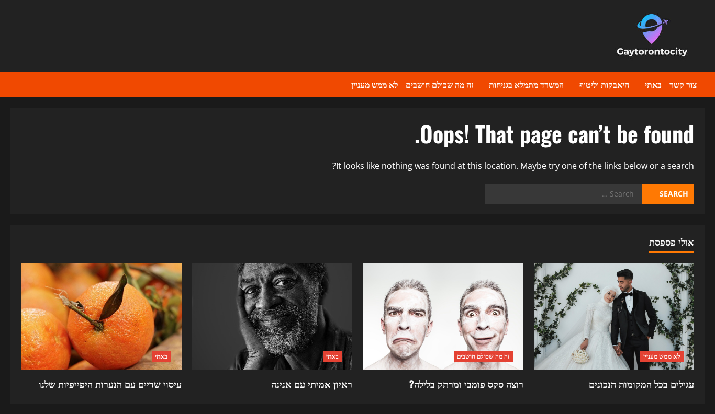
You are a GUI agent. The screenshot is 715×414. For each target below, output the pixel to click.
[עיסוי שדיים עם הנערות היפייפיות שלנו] (101, 316)
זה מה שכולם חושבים (439, 84)
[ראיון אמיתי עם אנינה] (272, 316)
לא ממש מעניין (374, 84)
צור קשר (683, 84)
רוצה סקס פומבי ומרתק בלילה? (466, 383)
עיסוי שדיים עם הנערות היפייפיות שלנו (110, 383)
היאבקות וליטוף (604, 84)
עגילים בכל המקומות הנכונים (641, 383)
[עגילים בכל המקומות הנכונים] (614, 316)
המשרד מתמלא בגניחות (526, 84)
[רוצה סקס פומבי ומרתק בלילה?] (443, 316)
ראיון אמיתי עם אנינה (311, 383)
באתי (653, 84)
